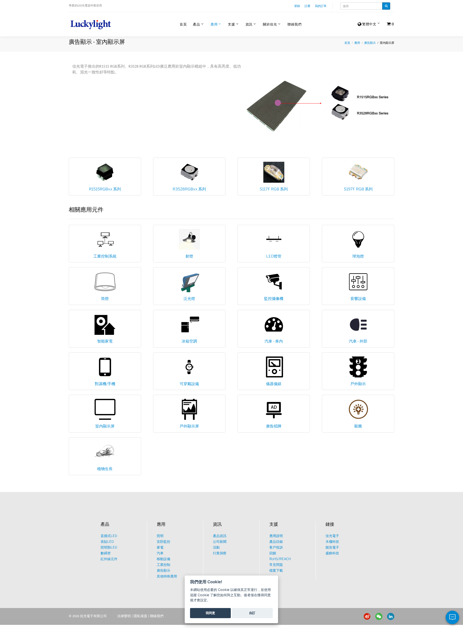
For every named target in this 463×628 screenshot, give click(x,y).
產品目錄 (276, 541)
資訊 (248, 24)
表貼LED (107, 541)
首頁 (183, 24)
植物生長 (105, 468)
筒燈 (105, 298)
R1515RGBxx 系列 (105, 189)
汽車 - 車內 (274, 341)
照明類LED (109, 547)
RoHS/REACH (280, 559)
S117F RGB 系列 (274, 189)
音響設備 (358, 298)
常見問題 (276, 565)
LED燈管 (273, 256)
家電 (160, 547)
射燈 (189, 256)
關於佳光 (270, 24)
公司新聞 (219, 541)
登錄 (297, 6)
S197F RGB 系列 (358, 189)
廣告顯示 (370, 43)
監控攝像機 (273, 298)
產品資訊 (219, 536)
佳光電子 (332, 536)
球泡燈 (358, 256)
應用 (214, 24)
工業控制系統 (104, 256)
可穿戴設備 (189, 384)
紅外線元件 (109, 559)
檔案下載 (276, 570)
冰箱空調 (189, 341)
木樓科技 (332, 541)
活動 (216, 547)
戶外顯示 (358, 384)
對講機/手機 (105, 384)
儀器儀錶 (273, 384)
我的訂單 (321, 6)
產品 (196, 24)
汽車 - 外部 (358, 341)
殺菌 (358, 426)
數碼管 (106, 553)
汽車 (160, 553)
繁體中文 (368, 24)
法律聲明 (124, 616)
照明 (160, 536)
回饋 (272, 553)
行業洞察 (219, 553)
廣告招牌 (273, 426)
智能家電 (105, 341)
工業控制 (163, 565)
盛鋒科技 (332, 553)
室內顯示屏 (105, 426)
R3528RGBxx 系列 (189, 189)
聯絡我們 (294, 24)
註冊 (307, 6)
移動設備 (163, 559)
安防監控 (163, 541)
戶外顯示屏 (189, 426)
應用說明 (276, 536)
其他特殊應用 (167, 576)
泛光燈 (189, 298)
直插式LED (109, 536)
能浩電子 (332, 547)
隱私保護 (140, 616)
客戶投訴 (276, 547)
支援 (231, 24)
